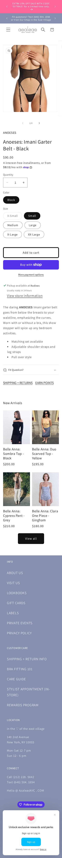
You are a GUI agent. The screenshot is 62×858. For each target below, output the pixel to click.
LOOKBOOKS (17, 593)
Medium (12, 225)
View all (31, 539)
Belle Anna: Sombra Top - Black (13, 453)
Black (11, 200)
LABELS (13, 613)
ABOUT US (15, 572)
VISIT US (13, 582)
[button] (8, 29)
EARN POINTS (44, 382)
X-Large (12, 234)
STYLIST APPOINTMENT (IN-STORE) (28, 692)
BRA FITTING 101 (20, 669)
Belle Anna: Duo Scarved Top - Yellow (44, 453)
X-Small (14, 217)
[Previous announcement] (7, 6)
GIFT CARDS (16, 603)
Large (32, 225)
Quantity (8, 174)
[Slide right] (39, 123)
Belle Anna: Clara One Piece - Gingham (45, 515)
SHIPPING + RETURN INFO (27, 659)
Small (32, 216)
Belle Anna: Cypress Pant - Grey (13, 515)
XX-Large (34, 234)
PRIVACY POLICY (19, 633)
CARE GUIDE (16, 679)
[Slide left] (23, 123)
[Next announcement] (55, 6)
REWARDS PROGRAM (23, 705)
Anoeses (9, 133)
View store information (25, 295)
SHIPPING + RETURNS (18, 382)
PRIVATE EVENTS (20, 623)
